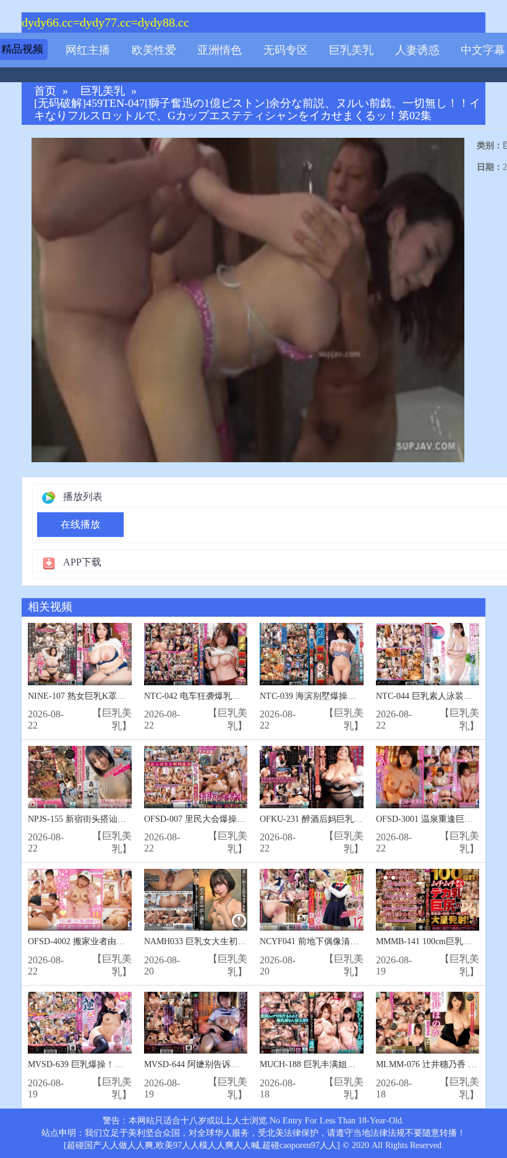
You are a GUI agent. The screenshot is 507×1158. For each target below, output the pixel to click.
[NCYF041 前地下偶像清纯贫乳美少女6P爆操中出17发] (312, 900)
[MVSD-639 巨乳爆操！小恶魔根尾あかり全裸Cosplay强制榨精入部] (80, 1023)
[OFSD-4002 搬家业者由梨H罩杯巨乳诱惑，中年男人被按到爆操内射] (80, 900)
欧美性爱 (154, 50)
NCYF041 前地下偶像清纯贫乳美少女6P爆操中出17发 (361, 941)
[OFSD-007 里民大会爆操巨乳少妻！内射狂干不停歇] (196, 777)
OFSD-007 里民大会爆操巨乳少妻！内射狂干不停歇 (242, 819)
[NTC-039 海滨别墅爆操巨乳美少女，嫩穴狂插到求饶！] (312, 654)
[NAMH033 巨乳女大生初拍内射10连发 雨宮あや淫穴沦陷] (196, 900)
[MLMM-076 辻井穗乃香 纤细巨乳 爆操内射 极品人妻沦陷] (428, 1023)
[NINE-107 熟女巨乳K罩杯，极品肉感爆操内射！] (80, 654)
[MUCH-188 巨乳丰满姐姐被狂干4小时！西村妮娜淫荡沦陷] (312, 1023)
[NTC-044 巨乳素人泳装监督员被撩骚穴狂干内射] (428, 654)
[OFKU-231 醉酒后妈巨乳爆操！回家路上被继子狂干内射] (312, 777)
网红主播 (88, 50)
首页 (45, 91)
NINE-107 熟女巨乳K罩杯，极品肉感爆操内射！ (120, 696)
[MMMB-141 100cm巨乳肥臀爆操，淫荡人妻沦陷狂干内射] (428, 900)
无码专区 (285, 50)
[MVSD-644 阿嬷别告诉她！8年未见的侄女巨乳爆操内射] (196, 1023)
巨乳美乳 (351, 50)
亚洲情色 (219, 50)
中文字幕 (483, 50)
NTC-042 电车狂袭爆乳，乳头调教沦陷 (218, 696)
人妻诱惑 (417, 50)
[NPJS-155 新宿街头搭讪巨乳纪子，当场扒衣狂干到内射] (80, 777)
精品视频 (22, 49)
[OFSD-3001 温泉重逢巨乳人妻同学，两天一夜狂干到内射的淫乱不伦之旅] (428, 777)
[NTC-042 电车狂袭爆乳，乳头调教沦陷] (196, 654)
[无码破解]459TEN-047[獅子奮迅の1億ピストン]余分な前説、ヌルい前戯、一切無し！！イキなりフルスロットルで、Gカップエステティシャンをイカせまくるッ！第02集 (257, 110)
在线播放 (80, 524)
